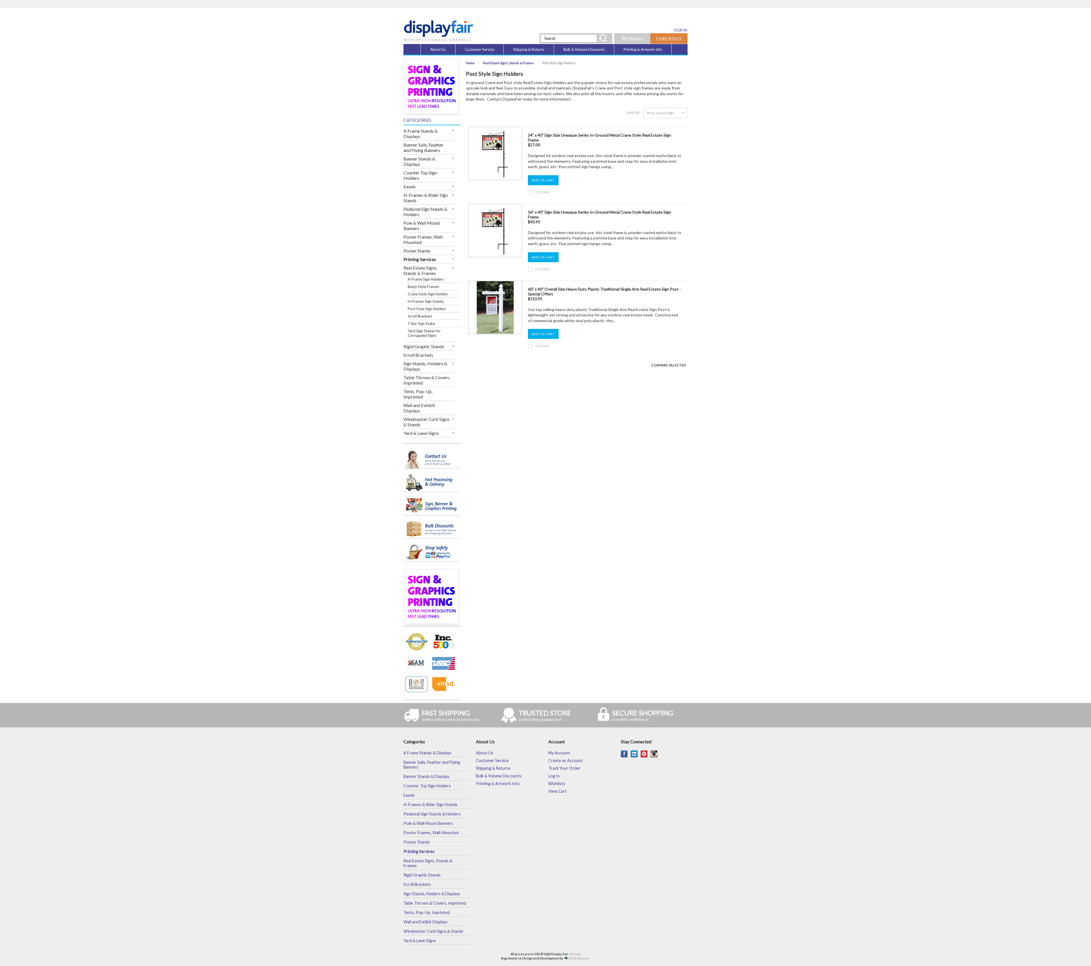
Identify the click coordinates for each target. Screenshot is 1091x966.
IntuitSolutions (579, 958)
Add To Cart (543, 180)
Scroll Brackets (420, 316)
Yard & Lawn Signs (421, 433)
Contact (494, 99)
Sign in (680, 30)
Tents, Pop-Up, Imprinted (417, 394)
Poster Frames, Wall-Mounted (423, 239)
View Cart (557, 791)
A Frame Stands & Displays (420, 133)
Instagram (654, 754)
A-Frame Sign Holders (426, 279)
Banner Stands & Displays (419, 161)
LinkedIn (634, 754)
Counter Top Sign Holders (420, 175)
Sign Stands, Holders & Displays (425, 366)
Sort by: (634, 112)
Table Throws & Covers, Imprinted (426, 380)
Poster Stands (416, 250)
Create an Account (565, 760)
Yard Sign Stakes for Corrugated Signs (424, 333)
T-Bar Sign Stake (421, 323)
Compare (542, 192)
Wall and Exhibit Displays (419, 407)
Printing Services (419, 259)
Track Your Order (564, 768)
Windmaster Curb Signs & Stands (426, 421)
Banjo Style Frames (423, 286)
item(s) (635, 38)
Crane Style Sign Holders (428, 294)
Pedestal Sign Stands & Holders (425, 211)
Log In (554, 775)
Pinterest (644, 754)
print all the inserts (598, 93)
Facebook (624, 754)
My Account (559, 752)
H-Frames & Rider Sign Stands (425, 197)
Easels (409, 186)
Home (470, 63)
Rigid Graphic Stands (423, 346)
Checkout (669, 38)
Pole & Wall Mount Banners (421, 225)
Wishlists (556, 783)
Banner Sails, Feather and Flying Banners (423, 147)
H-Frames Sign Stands (426, 301)
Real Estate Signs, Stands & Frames (420, 270)
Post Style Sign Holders (427, 308)
